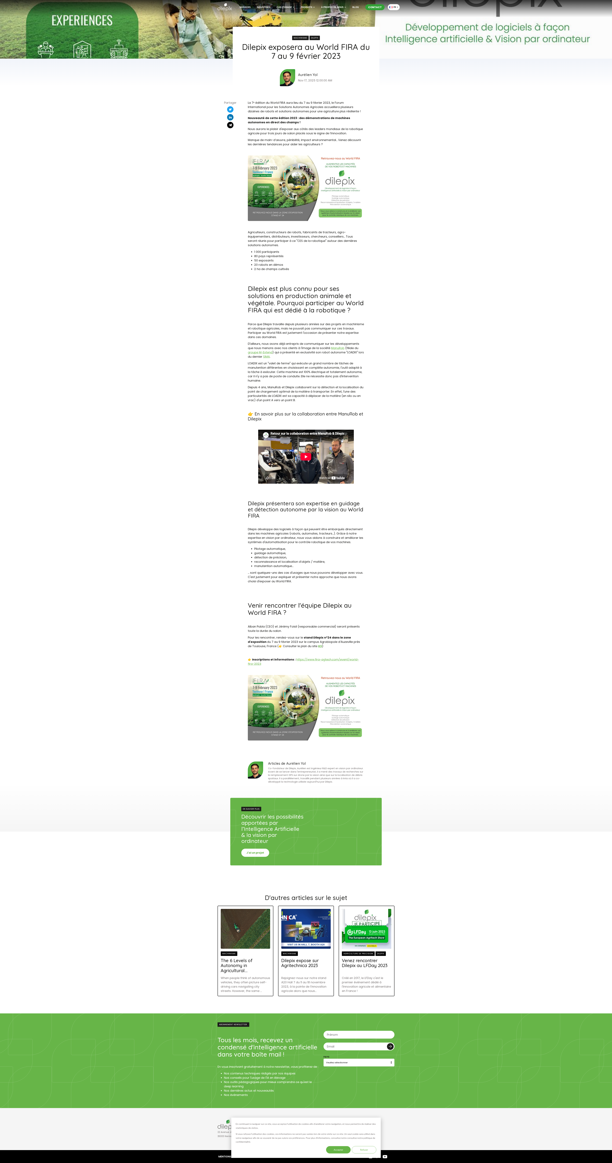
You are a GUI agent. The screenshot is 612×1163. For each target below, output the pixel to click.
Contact (375, 7)
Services (245, 7)
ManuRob (337, 348)
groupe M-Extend (260, 352)
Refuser (364, 1149)
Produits (306, 7)
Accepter (338, 1149)
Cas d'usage (284, 7)
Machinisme (300, 37)
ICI (320, 646)
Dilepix (314, 37)
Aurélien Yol (308, 75)
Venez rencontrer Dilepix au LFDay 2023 (364, 963)
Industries (263, 7)
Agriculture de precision (358, 953)
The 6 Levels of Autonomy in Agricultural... (236, 965)
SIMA (266, 357)
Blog (355, 7)
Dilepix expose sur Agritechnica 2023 (300, 963)
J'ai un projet (255, 853)
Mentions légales (230, 1156)
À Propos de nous (332, 7)
